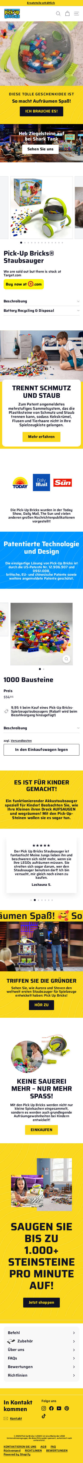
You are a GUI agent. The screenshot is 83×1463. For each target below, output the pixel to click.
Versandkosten (21, 740)
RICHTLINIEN (33, 1451)
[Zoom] (66, 659)
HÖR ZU (41, 1005)
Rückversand (12, 1451)
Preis (8, 691)
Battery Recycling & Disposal (29, 310)
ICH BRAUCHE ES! (41, 111)
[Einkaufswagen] (67, 13)
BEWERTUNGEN (57, 1451)
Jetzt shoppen (41, 1302)
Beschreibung (15, 301)
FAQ (53, 1447)
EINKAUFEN (41, 1130)
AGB (43, 1447)
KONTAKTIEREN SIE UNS (20, 1447)
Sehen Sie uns (40, 149)
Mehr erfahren (41, 437)
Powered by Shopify (17, 1454)
